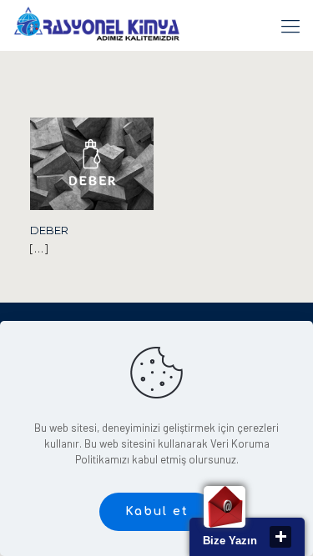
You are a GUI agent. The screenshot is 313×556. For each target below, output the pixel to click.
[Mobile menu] (290, 25)
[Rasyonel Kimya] (96, 25)
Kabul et (157, 511)
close (280, 537)
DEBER (49, 230)
